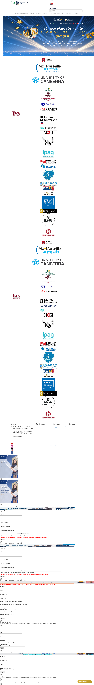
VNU (52, 0)
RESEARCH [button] (45, 13)
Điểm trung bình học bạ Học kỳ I (7, 614)
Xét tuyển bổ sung (83, 681)
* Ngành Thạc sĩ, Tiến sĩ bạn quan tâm (8, 535)
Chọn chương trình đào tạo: (23, 533)
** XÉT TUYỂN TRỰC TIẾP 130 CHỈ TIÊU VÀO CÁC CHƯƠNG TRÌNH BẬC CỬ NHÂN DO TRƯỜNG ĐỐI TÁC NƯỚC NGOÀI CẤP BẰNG (28, 584)
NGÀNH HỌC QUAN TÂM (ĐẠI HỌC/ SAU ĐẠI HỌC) (11, 601)
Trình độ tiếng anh (4, 644)
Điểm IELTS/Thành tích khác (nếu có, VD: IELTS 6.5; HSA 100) (13, 604)
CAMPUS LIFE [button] (69, 13)
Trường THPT (3, 598)
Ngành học (2, 640)
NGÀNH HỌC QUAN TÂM (5, 668)
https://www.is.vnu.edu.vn (56, 445)
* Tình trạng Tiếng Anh (5, 526)
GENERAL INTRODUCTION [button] (21, 13)
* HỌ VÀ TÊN (2, 511)
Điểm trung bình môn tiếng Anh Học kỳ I (9, 611)
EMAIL (1, 590)
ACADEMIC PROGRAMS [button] (35, 13)
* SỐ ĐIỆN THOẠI (3, 515)
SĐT (1, 632)
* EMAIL (1, 518)
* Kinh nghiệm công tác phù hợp (7, 530)
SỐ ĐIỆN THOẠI (3, 594)
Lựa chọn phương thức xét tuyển (7, 608)
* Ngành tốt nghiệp (4, 522)
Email (1, 636)
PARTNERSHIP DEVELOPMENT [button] (57, 13)
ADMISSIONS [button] (78, 13)
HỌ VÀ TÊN (2, 586)
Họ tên (1, 629)
